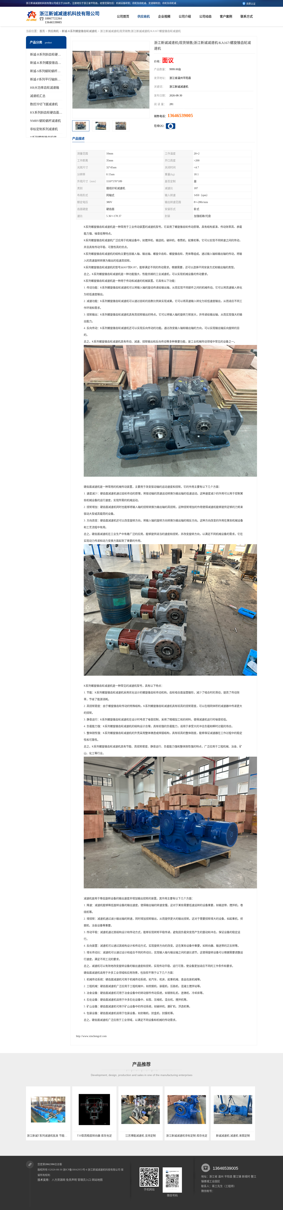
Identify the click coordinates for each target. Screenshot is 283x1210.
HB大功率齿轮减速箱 (44, 87)
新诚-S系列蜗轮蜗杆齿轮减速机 (51, 71)
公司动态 (205, 16)
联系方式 (246, 16)
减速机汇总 (37, 96)
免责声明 (71, 1179)
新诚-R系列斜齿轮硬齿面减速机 (51, 54)
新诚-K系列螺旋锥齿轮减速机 (79, 31)
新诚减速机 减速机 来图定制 (187, 1135)
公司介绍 (185, 16)
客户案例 (226, 16)
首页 (42, 31)
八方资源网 (58, 1179)
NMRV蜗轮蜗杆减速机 (45, 120)
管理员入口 (84, 1179)
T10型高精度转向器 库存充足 (48, 1135)
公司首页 (123, 16)
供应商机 (143, 16)
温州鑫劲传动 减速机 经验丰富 (233, 1135)
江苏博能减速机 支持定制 (94, 1135)
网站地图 (97, 1179)
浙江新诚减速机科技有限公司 (104, 1169)
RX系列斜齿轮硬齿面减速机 (49, 112)
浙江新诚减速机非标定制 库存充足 (140, 1135)
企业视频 (164, 16)
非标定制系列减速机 (44, 129)
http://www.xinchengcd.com (91, 1036)
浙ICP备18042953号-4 (75, 1169)
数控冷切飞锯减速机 (44, 104)
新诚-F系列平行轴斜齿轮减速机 (51, 79)
